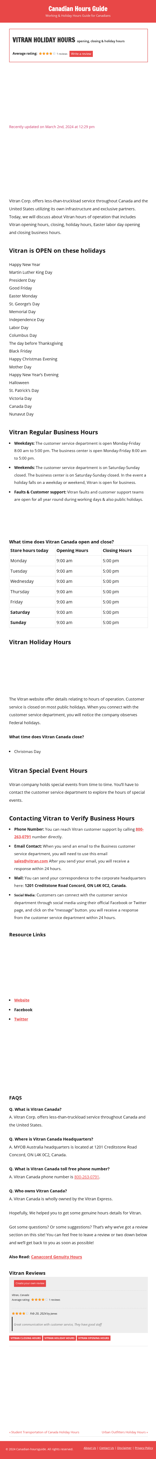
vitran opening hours (93, 1338)
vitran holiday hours (59, 1338)
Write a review (81, 54)
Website (21, 1000)
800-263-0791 (86, 1177)
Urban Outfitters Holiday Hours (124, 1432)
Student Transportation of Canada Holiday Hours (45, 1432)
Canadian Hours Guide (78, 8)
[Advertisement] (78, 94)
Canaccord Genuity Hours (56, 1256)
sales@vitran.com (31, 861)
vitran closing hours (26, 1338)
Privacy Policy (144, 1448)
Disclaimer (124, 1448)
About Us (90, 1448)
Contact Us (106, 1448)
